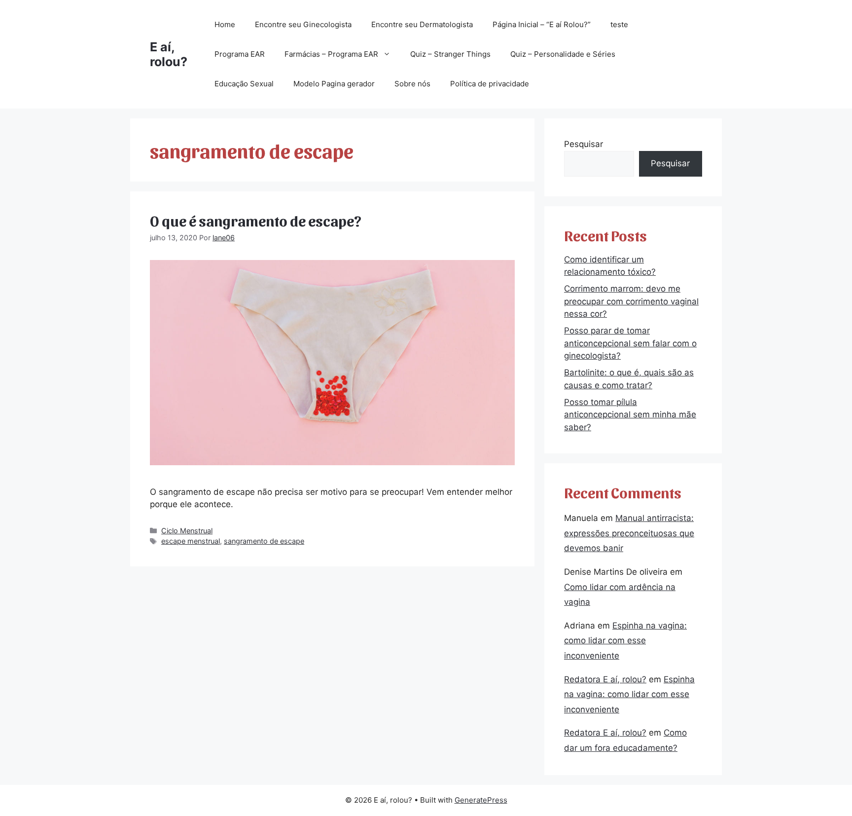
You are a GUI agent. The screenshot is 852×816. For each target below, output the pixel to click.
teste (619, 24)
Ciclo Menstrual (187, 530)
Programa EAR (239, 54)
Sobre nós (412, 83)
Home (224, 24)
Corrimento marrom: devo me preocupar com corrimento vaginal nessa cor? (631, 301)
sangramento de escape (264, 541)
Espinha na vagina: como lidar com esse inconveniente (625, 641)
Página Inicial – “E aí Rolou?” (542, 24)
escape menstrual (190, 541)
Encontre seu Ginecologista (303, 24)
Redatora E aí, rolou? (605, 679)
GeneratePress (481, 800)
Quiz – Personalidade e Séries (562, 54)
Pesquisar (583, 144)
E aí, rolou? (168, 54)
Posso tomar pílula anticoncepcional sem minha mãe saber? (630, 414)
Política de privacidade (489, 83)
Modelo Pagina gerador (334, 83)
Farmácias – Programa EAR (331, 54)
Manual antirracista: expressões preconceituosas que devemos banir (629, 533)
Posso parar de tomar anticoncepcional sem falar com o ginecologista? (630, 343)
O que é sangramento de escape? (255, 220)
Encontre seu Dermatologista (422, 24)
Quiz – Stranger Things (450, 54)
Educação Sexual (244, 83)
